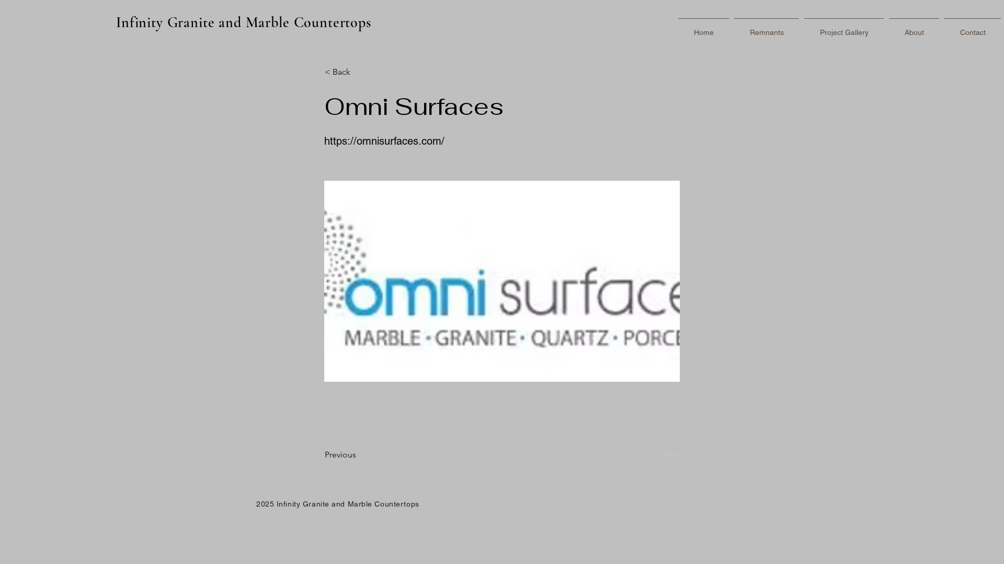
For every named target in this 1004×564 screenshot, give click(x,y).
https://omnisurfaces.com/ (384, 141)
